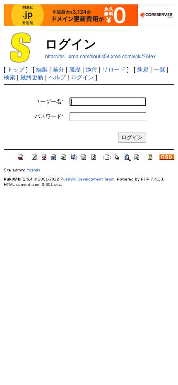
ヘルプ (57, 77)
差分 (58, 69)
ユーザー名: (49, 101)
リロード (113, 69)
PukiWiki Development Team (87, 179)
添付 (91, 69)
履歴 (75, 69)
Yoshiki (33, 170)
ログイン (82, 77)
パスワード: (49, 116)
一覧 (159, 69)
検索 (9, 77)
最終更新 (31, 77)
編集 (42, 69)
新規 (143, 69)
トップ (15, 69)
